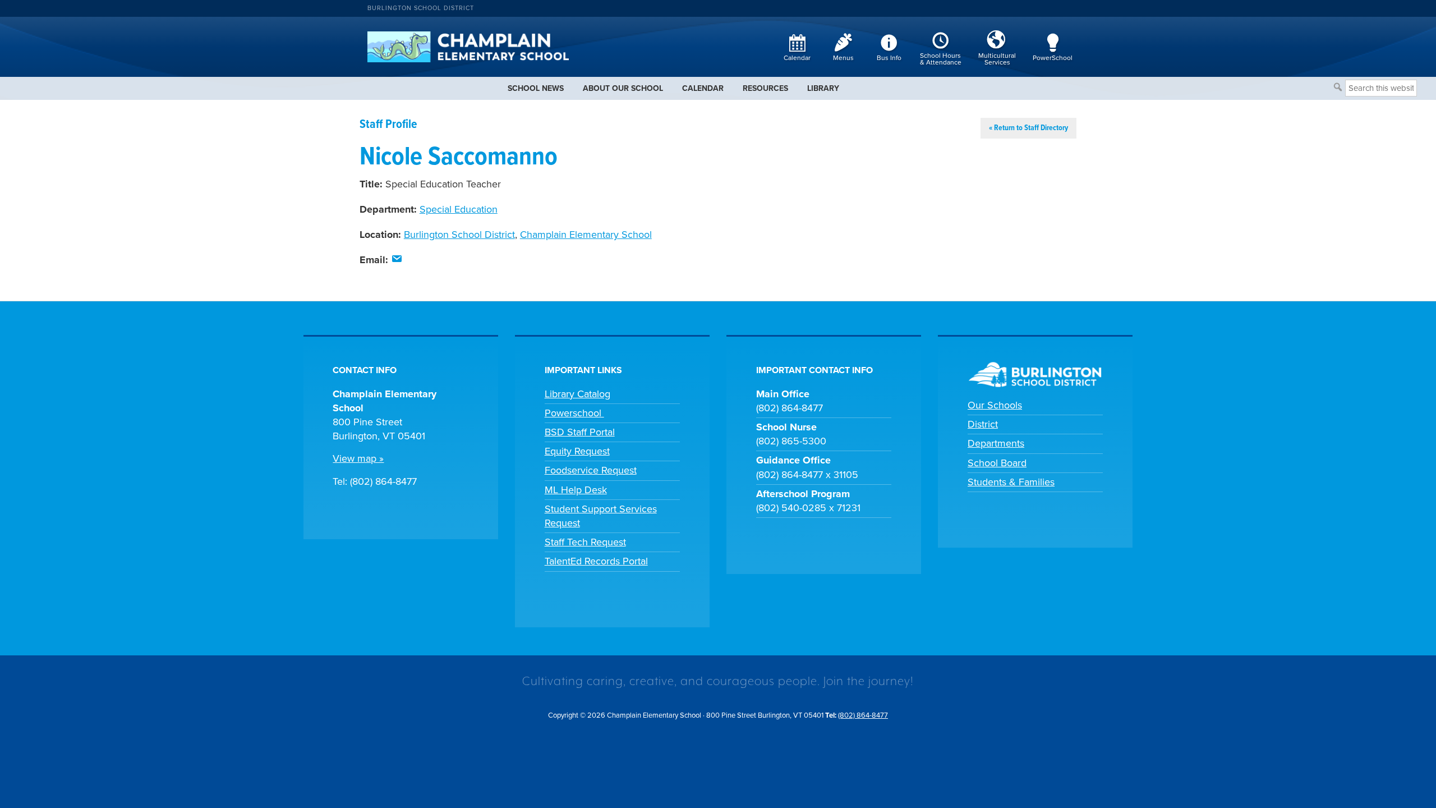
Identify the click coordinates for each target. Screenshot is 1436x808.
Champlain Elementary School (586, 234)
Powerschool (574, 413)
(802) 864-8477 (863, 715)
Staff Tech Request (585, 542)
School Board (997, 463)
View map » (358, 458)
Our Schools (995, 405)
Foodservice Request (591, 470)
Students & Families (1011, 482)
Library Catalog (577, 394)
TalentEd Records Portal (596, 561)
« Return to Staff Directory (1028, 128)
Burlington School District (420, 8)
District (983, 424)
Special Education (459, 209)
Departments (996, 443)
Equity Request (577, 451)
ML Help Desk (576, 490)
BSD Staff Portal (580, 432)
